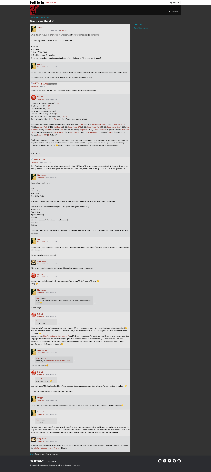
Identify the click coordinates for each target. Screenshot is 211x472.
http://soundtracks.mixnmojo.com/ (56, 336)
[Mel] (33, 241)
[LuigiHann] (33, 262)
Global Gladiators (100, 130)
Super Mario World (94, 127)
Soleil (61, 130)
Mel (38, 239)
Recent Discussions (141, 28)
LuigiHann (41, 261)
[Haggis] (34, 159)
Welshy (40, 64)
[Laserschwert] (33, 352)
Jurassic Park (42, 127)
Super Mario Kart (113, 127)
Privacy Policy (76, 465)
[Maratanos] (33, 177)
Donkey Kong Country (99, 124)
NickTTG (44, 84)
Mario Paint (49, 130)
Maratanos (41, 175)
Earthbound (58, 127)
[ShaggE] (33, 29)
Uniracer (82, 124)
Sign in (32, 454)
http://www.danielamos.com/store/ (46, 448)
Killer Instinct (118, 124)
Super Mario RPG (74, 127)
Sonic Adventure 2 (91, 132)
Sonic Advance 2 (59, 132)
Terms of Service (65, 465)
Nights (111, 132)
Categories (174, 11)
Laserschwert (42, 350)
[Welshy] (33, 66)
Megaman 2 (84, 130)
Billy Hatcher (74, 132)
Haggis (42, 160)
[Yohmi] (33, 97)
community (51, 2)
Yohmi (40, 97)
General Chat (63, 30)
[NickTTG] (35, 83)
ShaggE (40, 27)
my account (174, 2)
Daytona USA (42, 135)
